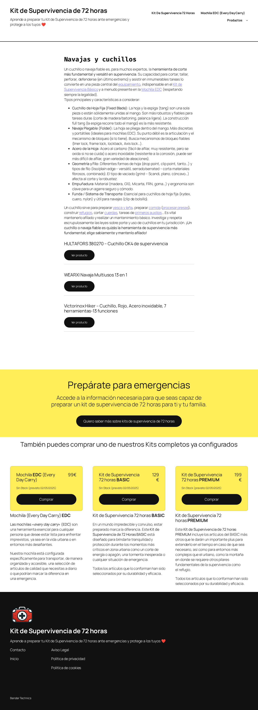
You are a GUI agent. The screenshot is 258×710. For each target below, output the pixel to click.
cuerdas (110, 212)
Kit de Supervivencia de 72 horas (58, 10)
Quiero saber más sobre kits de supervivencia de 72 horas (128, 421)
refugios (85, 212)
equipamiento (129, 84)
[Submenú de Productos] (247, 20)
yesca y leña (123, 207)
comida (154, 207)
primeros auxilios (148, 212)
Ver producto (79, 255)
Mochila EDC (151, 89)
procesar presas (175, 207)
